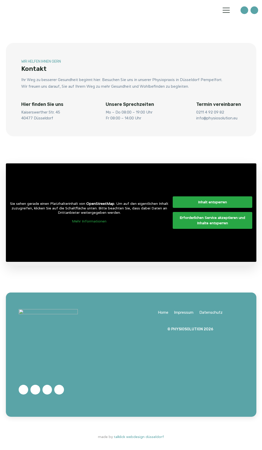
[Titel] (244, 10)
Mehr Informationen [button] (89, 221)
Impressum (183, 312)
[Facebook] (47, 390)
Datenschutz (211, 312)
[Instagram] (59, 390)
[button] (226, 10)
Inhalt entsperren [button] (212, 202)
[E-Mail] (23, 390)
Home (163, 312)
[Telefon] (35, 390)
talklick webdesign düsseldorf (139, 436)
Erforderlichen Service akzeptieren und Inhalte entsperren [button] (212, 220)
